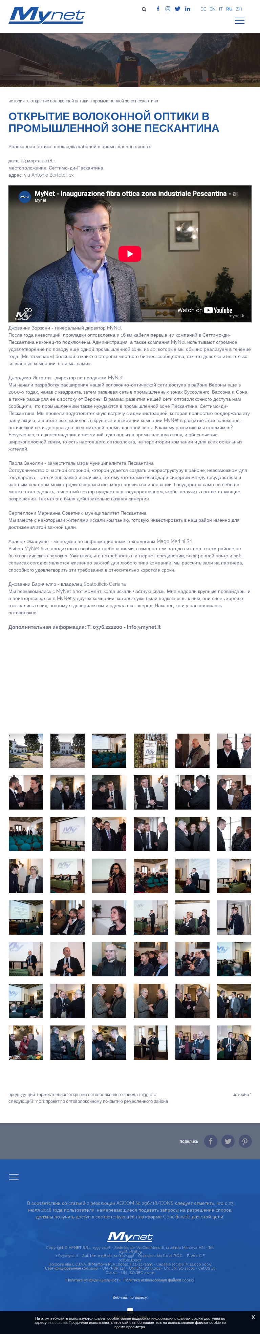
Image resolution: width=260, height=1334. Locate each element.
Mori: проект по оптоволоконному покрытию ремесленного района (101, 1101)
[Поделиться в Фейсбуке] (210, 1141)
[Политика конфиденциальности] (93, 1280)
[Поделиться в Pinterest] (245, 1141)
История (16, 100)
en (213, 9)
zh (239, 9)
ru (229, 9)
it (221, 9)
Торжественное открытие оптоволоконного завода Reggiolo (96, 1094)
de (203, 9)
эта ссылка (57, 1322)
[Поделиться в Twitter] (228, 1141)
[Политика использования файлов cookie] (159, 1280)
